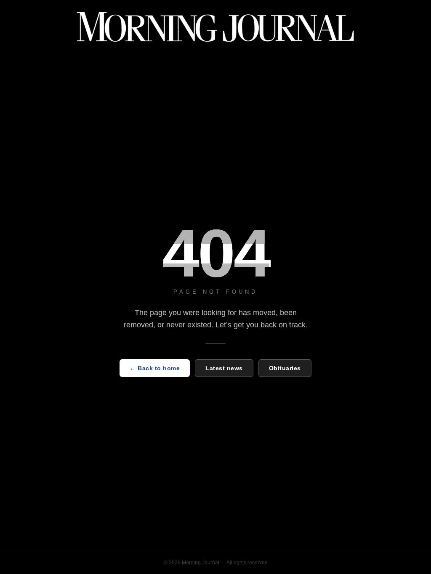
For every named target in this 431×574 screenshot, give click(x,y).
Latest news (224, 368)
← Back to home (155, 368)
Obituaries (285, 368)
